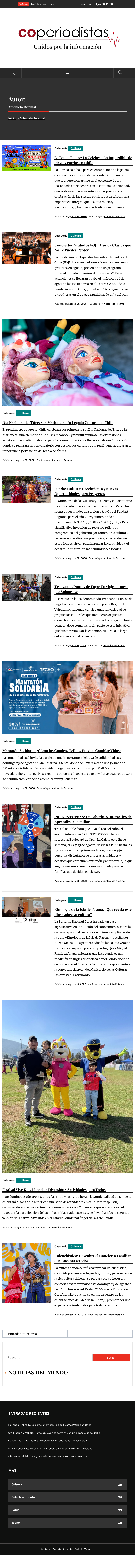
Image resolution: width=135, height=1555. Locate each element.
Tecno (16, 1522)
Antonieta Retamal (114, 216)
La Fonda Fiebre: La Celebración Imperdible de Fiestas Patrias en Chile (49, 1424)
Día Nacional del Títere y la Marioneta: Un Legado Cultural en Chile (57, 422)
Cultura (76, 148)
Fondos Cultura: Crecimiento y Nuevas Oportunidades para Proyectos (86, 491)
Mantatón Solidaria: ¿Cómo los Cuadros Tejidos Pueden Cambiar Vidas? (61, 750)
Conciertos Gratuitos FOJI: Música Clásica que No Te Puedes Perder (48, 1440)
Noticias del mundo (38, 1372)
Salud (16, 1510)
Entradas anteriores (22, 1334)
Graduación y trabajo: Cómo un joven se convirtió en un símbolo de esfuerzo (54, 1432)
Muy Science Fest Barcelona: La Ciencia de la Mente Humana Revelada (50, 1448)
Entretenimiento (23, 1497)
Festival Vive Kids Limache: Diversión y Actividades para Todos (54, 1189)
